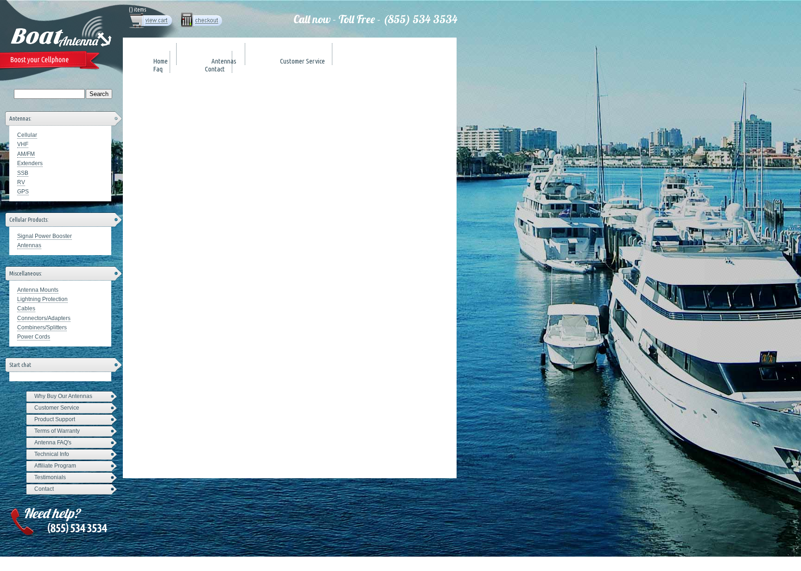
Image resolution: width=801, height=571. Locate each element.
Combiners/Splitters (42, 327)
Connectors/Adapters (43, 318)
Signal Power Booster (44, 236)
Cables (26, 308)
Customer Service (56, 407)
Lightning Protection (42, 299)
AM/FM (26, 154)
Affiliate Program (55, 465)
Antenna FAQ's (52, 442)
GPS (23, 191)
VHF (22, 144)
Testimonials (50, 477)
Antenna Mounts (37, 290)
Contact (44, 489)
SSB (22, 173)
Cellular (27, 135)
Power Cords (33, 337)
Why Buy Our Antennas (63, 396)
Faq (158, 69)
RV (21, 182)
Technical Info (51, 454)
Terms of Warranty (57, 431)
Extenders (30, 163)
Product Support (54, 419)
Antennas (29, 245)
